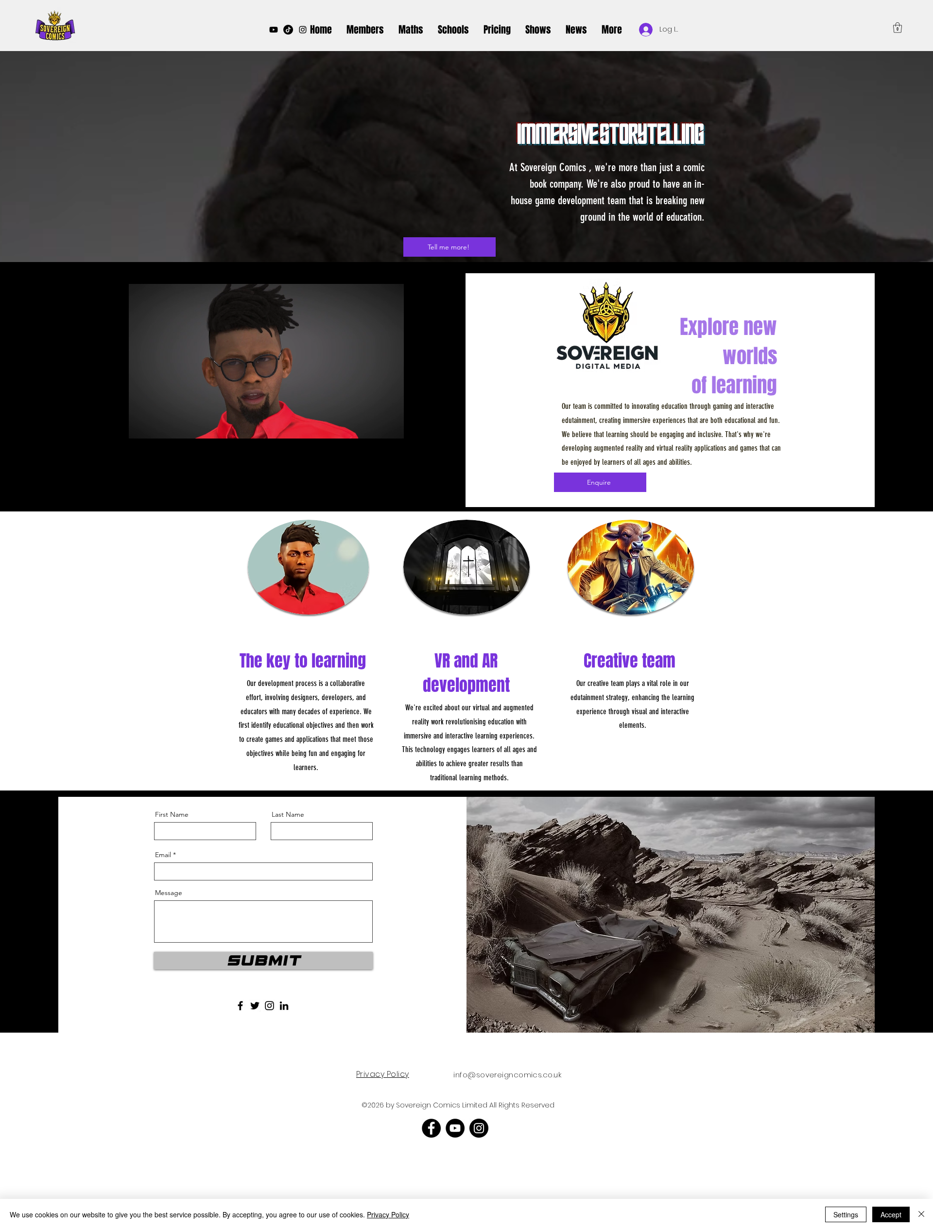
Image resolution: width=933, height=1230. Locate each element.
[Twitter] (255, 1006)
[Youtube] (273, 30)
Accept (891, 1214)
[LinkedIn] (284, 1006)
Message (168, 892)
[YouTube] (455, 1128)
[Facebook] (240, 1006)
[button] (538, 29)
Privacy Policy (388, 1214)
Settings (845, 1214)
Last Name (288, 814)
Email (163, 854)
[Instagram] (303, 30)
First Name (172, 814)
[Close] (921, 1214)
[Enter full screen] (390, 426)
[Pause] (141, 426)
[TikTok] (288, 30)
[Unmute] (158, 426)
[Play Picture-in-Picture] (374, 426)
